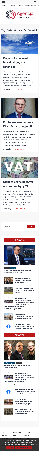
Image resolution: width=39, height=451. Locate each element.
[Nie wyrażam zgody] (37, 444)
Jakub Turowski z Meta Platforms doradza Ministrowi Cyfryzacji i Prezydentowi (24, 326)
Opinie (13, 268)
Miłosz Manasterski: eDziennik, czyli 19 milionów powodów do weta (17, 272)
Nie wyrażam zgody (24, 447)
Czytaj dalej (19, 89)
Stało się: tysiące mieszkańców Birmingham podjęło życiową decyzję (23, 401)
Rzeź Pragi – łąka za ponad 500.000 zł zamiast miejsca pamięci (24, 290)
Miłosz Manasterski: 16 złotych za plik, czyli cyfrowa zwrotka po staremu (24, 411)
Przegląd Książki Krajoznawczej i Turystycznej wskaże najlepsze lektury (24, 316)
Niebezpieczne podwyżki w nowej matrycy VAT (18, 184)
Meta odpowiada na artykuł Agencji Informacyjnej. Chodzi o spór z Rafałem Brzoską (25, 392)
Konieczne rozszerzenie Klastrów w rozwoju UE (18, 124)
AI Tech (7, 268)
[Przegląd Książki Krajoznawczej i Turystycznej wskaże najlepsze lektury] (8, 316)
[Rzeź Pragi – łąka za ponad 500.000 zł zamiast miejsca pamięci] (8, 290)
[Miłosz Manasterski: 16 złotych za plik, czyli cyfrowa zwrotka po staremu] (8, 411)
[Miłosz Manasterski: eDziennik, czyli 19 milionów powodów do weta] (19, 255)
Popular (19, 363)
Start (4, 432)
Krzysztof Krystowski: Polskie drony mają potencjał (16, 62)
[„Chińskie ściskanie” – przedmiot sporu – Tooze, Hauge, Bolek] (8, 280)
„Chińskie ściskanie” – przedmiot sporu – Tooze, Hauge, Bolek (23, 280)
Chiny (6, 363)
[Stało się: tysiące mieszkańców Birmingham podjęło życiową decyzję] (8, 401)
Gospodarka (17, 432)
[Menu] (3, 2)
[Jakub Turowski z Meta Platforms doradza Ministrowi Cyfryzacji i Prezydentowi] (8, 326)
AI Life (4, 435)
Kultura (15, 435)
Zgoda (10, 447)
